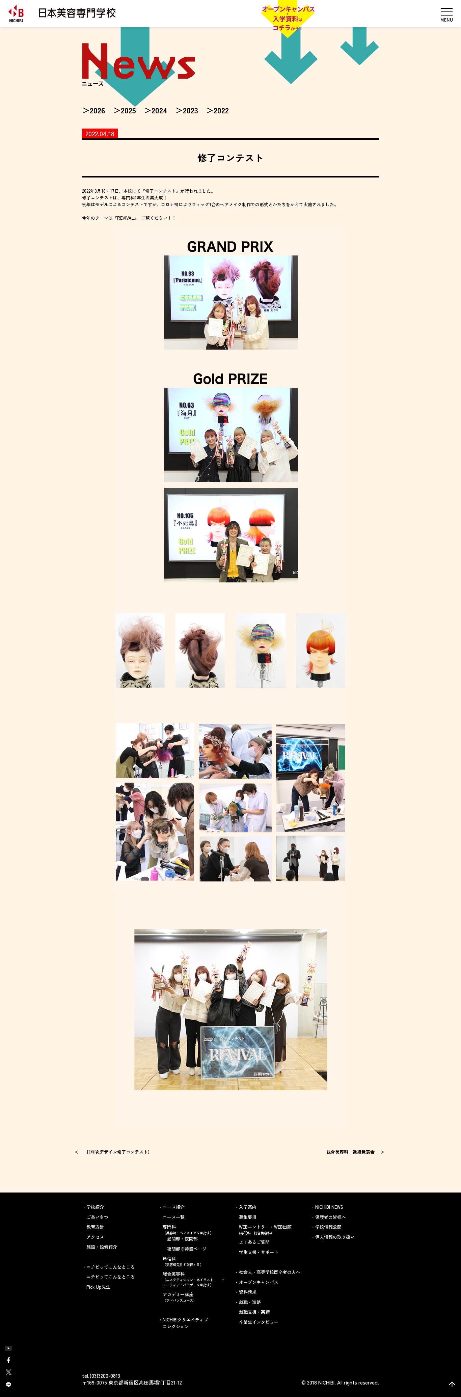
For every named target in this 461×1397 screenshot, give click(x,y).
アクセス (95, 1237)
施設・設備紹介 (101, 1246)
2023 (190, 110)
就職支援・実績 (254, 1312)
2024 (159, 110)
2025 (128, 110)
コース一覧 (174, 1217)
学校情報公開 (328, 1227)
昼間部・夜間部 (182, 1238)
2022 (221, 110)
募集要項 (247, 1217)
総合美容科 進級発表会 (350, 1152)
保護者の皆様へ (330, 1217)
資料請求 (247, 1292)
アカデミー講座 (179, 1297)
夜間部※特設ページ (187, 1248)
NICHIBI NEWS (329, 1207)
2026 (97, 110)
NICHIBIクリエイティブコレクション (185, 1323)
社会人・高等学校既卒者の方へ (269, 1272)
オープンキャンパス (258, 1282)
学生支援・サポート (258, 1252)
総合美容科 (193, 1278)
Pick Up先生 (98, 1287)
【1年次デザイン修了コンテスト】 (118, 1152)
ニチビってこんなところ (110, 1276)
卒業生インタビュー (258, 1322)
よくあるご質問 (254, 1242)
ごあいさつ (97, 1217)
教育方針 (95, 1227)
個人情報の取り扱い (335, 1237)
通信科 (183, 1261)
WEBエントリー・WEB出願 (265, 1229)
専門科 (188, 1229)
